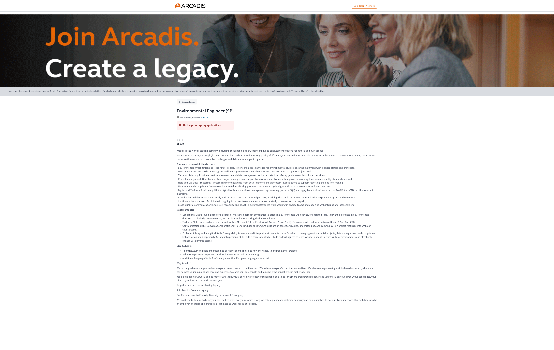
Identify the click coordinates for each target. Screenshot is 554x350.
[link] (190, 6)
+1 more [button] (204, 117)
